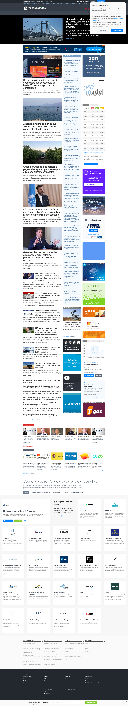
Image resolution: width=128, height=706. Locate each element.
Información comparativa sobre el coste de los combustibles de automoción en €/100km (32, 649)
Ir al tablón (72, 336)
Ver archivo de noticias (44, 419)
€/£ (95, 341)
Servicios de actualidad (71, 683)
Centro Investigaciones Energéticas (51, 654)
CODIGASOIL (88, 646)
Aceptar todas (117, 30)
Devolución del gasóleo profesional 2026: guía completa (70, 291)
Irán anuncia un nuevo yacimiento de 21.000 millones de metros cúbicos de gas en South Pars (42, 404)
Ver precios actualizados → (91, 164)
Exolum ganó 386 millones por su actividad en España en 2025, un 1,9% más (71, 247)
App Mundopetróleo (90, 685)
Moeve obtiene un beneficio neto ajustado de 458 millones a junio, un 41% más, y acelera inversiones (71, 228)
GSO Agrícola (66, 3)
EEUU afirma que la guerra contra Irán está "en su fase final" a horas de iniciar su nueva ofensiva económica (46, 331)
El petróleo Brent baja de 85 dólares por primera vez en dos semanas (48, 365)
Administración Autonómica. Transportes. (53, 659)
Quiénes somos (80, 1)
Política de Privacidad (29, 685)
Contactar (18, 520)
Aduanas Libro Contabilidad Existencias (73, 656)
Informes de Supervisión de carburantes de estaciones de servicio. (32, 658)
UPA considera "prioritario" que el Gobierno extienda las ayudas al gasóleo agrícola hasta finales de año (71, 148)
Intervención (59, 3)
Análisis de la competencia (92, 683)
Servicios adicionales (70, 687)
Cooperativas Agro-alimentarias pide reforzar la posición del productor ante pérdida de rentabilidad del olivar (42, 398)
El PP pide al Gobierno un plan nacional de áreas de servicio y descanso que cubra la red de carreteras (71, 265)
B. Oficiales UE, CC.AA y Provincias (51, 648)
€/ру (103, 341)
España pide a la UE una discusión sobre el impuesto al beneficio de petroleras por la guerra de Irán (41, 409)
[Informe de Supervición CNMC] (94, 328)
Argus (52, 13)
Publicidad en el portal (91, 687)
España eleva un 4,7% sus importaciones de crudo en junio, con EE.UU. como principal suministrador (71, 178)
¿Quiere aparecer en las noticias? (30, 419)
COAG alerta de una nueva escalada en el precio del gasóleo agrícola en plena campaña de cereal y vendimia (71, 275)
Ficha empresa (8, 520)
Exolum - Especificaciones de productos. (32, 664)
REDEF (42, 1)
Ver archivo (33, 473)
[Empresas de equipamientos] (72, 345)
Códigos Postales (48, 662)
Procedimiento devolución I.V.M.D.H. (72, 654)
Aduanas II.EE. (27, 1)
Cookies (25, 687)
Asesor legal (86, 13)
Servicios (26, 13)
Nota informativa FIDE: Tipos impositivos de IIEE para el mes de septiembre (47, 295)
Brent (84, 341)
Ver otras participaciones (28, 446)
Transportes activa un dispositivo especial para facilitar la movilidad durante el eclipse (71, 187)
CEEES (86, 643)
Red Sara (42, 3)
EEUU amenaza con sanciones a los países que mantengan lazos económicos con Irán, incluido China (41, 415)
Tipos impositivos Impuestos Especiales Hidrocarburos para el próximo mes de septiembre (48, 313)
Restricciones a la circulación (50, 656)
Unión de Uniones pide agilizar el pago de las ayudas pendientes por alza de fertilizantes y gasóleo (41, 169)
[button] (102, 470)
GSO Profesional (73, 3)
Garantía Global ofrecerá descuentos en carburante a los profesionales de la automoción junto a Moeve (71, 256)
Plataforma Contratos (38, 13)
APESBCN (87, 651)
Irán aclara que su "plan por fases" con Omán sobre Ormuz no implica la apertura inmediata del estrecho (41, 212)
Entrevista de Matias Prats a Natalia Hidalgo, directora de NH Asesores (71, 140)
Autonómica (93, 105)
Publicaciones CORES (27, 652)
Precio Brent (47, 691)
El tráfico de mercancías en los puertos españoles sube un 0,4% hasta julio (47, 350)
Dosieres (46, 1)
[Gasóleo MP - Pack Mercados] (94, 312)
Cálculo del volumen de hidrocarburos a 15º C (74, 643)
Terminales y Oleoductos (28, 655)
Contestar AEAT (48, 3)
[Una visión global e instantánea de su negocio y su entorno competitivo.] (94, 228)
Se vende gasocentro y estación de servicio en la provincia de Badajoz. (72, 324)
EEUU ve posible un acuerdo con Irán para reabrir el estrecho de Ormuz (72, 207)
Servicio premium (89, 375)
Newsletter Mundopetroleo (29, 643)
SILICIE (37, 3)
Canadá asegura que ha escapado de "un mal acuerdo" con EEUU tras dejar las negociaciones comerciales (42, 392)
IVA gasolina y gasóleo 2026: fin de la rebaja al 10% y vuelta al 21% (72, 284)
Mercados (67, 676)
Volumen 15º (26, 3)
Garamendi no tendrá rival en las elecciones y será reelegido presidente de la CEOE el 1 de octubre (40, 256)
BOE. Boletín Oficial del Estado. (50, 646)
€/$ (89, 341)
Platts (47, 13)
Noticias (46, 676)
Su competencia (77, 13)
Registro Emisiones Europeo (50, 664)
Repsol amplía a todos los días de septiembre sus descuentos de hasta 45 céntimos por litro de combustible (40, 84)
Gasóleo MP (68, 13)
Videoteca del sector (49, 687)
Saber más (98, 375)
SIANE (34, 3)
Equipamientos (68, 685)
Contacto (87, 1)
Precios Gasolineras (69, 648)
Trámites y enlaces (49, 685)
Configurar (103, 30)
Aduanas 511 (67, 651)
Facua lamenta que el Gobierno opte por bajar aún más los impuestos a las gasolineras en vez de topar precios (72, 167)
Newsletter (47, 693)
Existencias (84, 3)
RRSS (51, 1)
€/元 (99, 341)
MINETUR (33, 1)
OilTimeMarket (59, 13)
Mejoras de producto (70, 689)
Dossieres (25, 678)
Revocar (30, 687)
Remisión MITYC (68, 646)
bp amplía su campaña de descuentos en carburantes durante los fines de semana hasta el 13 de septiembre (41, 387)
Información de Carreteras (49, 651)
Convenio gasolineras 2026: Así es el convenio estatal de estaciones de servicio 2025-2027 (71, 300)
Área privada (101, 1)
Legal (24, 683)
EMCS (30, 3)
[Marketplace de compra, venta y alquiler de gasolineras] (94, 251)
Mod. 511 (79, 3)
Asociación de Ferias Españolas (50, 643)
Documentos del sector (50, 680)
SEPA (66, 659)
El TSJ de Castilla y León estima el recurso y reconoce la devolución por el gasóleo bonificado (72, 132)
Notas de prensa (48, 678)
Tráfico (38, 1)
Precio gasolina (48, 689)
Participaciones (48, 683)
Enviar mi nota (26, 473)
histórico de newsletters (95, 192)
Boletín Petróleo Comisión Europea (30, 661)
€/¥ (92, 341)
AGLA (86, 648)
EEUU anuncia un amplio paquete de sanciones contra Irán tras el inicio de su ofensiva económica (48, 277)
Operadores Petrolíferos (28, 646)
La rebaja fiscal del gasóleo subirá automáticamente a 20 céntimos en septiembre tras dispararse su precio (72, 158)
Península (86, 105)
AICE (86, 654)
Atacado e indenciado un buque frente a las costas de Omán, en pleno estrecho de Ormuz (39, 126)
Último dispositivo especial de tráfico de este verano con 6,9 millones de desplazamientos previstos (82, 23)
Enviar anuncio (66, 336)
